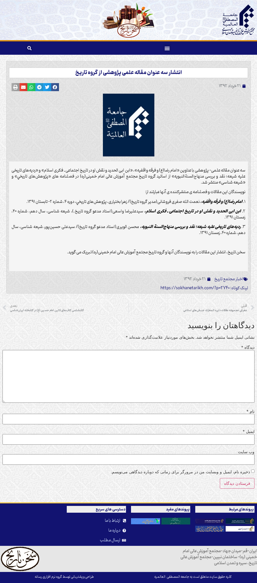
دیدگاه (247, 347)
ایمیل (248, 431)
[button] (167, 48)
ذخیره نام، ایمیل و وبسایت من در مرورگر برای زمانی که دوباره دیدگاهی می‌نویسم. (180, 472)
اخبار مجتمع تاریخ (228, 279)
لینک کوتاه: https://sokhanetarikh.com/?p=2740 (204, 288)
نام (250, 411)
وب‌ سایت (246, 452)
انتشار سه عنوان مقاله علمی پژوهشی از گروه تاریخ (128, 73)
